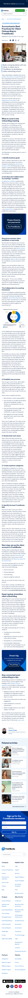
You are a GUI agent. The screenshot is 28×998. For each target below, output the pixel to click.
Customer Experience (7, 870)
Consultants (18, 931)
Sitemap (17, 873)
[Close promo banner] (27, 1)
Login (16, 866)
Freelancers (18, 901)
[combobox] (14, 14)
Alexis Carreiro (21, 248)
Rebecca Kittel (15, 259)
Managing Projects (6, 917)
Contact (4, 886)
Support (17, 870)
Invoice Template (19, 880)
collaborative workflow (9, 181)
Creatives (17, 947)
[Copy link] (18, 40)
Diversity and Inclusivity (5, 878)
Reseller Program (6, 969)
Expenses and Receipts (5, 905)
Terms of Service (19, 966)
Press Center (5, 882)
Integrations (5, 959)
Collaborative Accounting (8, 100)
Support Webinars (19, 877)
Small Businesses (19, 920)
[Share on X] (16, 40)
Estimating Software (7, 920)
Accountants (18, 924)
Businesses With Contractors (19, 905)
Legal (16, 938)
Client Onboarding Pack (14, 298)
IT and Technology (19, 935)
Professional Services (20, 951)
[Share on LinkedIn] (13, 40)
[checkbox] (3, 835)
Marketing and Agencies (18, 943)
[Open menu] (26, 10)
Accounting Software (7, 910)
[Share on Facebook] (10, 40)
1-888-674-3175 (18, 994)
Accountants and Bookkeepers (14, 19)
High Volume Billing (7, 938)
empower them (9, 209)
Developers (5, 973)
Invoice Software (6, 901)
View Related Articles (18, 806)
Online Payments (6, 924)
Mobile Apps (5, 931)
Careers (4, 873)
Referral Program (6, 962)
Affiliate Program (6, 966)
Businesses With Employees (19, 910)
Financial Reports (6, 928)
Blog (3, 19)
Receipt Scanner (19, 893)
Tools (16, 889)
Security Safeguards (20, 969)
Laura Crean (13, 730)
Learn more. (21, 720)
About (3, 866)
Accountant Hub (19, 555)
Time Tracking (5, 913)
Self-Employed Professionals (18, 916)
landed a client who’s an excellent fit (11, 77)
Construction (18, 928)
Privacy (17, 962)
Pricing (3, 935)
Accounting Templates (18, 885)
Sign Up (14, 832)
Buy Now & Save (20, 10)
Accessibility (18, 959)
